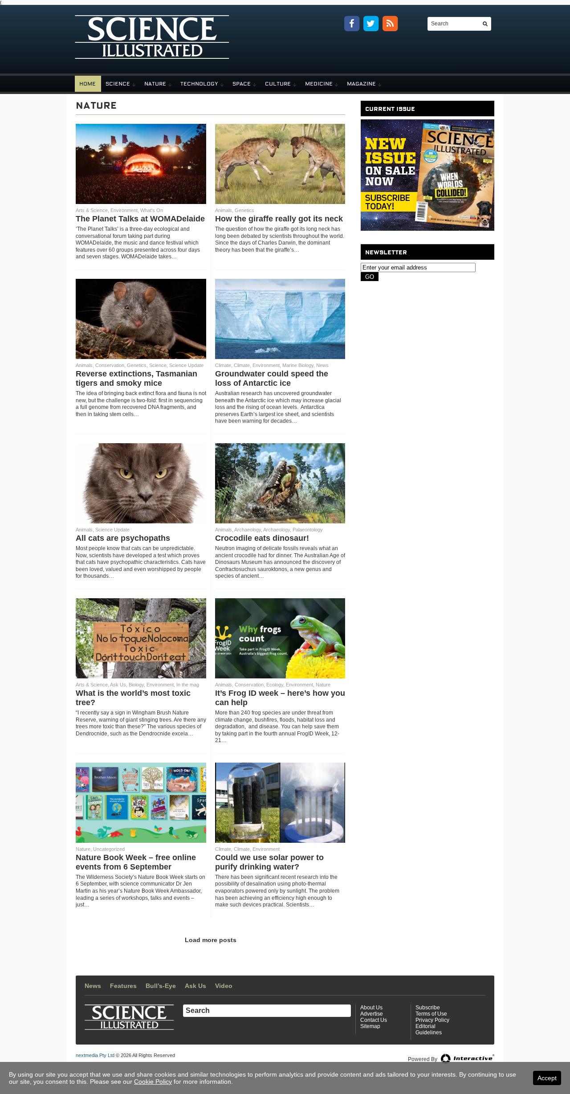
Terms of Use (431, 1014)
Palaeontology (308, 529)
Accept (547, 1078)
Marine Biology (298, 365)
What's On (151, 210)
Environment (124, 210)
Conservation (109, 365)
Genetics (244, 210)
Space (241, 84)
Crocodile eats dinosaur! (262, 538)
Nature (155, 84)
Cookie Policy (153, 1081)
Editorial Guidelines (428, 1029)
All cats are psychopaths (123, 538)
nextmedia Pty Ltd (95, 1055)
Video (223, 985)
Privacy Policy (432, 1020)
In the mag (187, 684)
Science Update (186, 365)
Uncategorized (109, 849)
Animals (223, 210)
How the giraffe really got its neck (279, 218)
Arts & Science (92, 210)
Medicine (319, 84)
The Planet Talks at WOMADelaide (140, 218)
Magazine (361, 84)
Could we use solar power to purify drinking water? (269, 862)
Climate (223, 365)
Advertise (371, 1014)
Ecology (274, 684)
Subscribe (427, 1007)
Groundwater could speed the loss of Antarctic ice (271, 378)
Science (118, 84)
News (322, 365)
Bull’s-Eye (161, 985)
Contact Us (373, 1020)
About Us (371, 1007)
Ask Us (118, 684)
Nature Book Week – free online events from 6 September (136, 862)
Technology (199, 84)
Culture (278, 84)
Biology (136, 684)
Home (87, 84)
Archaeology (247, 529)
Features (123, 985)
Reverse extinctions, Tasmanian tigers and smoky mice (136, 378)
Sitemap (370, 1026)
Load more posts (210, 939)
